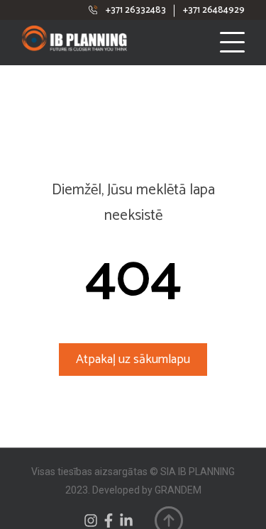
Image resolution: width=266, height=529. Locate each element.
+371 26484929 (214, 10)
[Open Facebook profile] (108, 520)
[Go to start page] (91, 42)
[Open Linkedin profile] (126, 520)
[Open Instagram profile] (91, 520)
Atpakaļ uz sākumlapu (133, 359)
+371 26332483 (136, 10)
